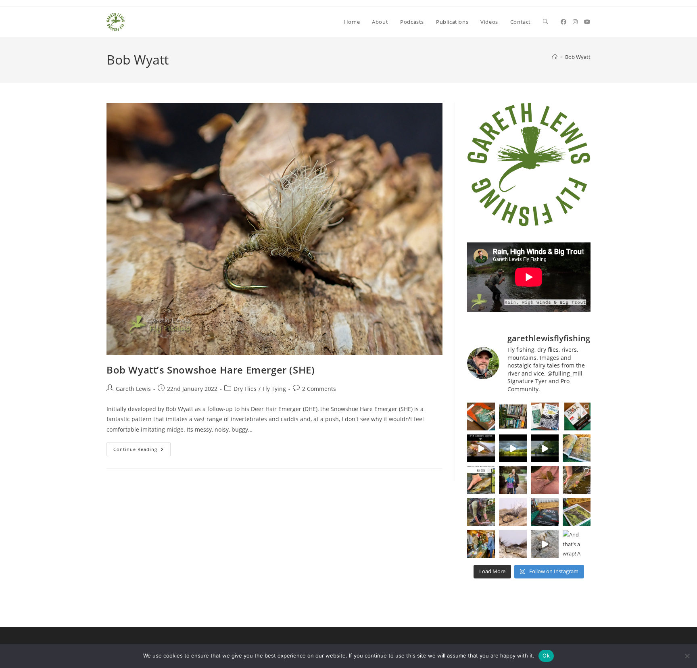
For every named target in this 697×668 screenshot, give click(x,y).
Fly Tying (274, 388)
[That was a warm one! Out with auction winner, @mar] (481, 480)
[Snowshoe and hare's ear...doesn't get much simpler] (513, 512)
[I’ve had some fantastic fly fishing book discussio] (513, 416)
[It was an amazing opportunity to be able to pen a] (577, 512)
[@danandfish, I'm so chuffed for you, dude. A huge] (481, 416)
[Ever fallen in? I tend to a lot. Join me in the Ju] (577, 448)
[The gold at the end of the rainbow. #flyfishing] (513, 448)
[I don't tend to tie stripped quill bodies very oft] (513, 544)
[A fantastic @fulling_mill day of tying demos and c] (481, 544)
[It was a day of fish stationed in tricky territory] (577, 480)
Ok (546, 655)
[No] (687, 656)
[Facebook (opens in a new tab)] (563, 22)
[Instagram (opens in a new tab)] (575, 22)
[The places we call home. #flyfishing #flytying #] (545, 448)
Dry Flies (245, 388)
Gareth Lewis (133, 388)
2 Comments (319, 388)
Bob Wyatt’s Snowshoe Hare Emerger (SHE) (210, 369)
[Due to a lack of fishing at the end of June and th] (545, 416)
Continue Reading (142, 450)
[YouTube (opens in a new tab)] (587, 22)
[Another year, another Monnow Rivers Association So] (481, 512)
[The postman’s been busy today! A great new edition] (545, 512)
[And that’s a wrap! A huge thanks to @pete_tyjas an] (577, 544)
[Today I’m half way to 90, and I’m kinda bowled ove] (513, 480)
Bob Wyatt (578, 57)
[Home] (554, 57)
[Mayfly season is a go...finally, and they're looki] (545, 480)
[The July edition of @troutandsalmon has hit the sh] (577, 416)
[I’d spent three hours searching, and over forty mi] (481, 448)
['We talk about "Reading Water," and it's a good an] (545, 544)
